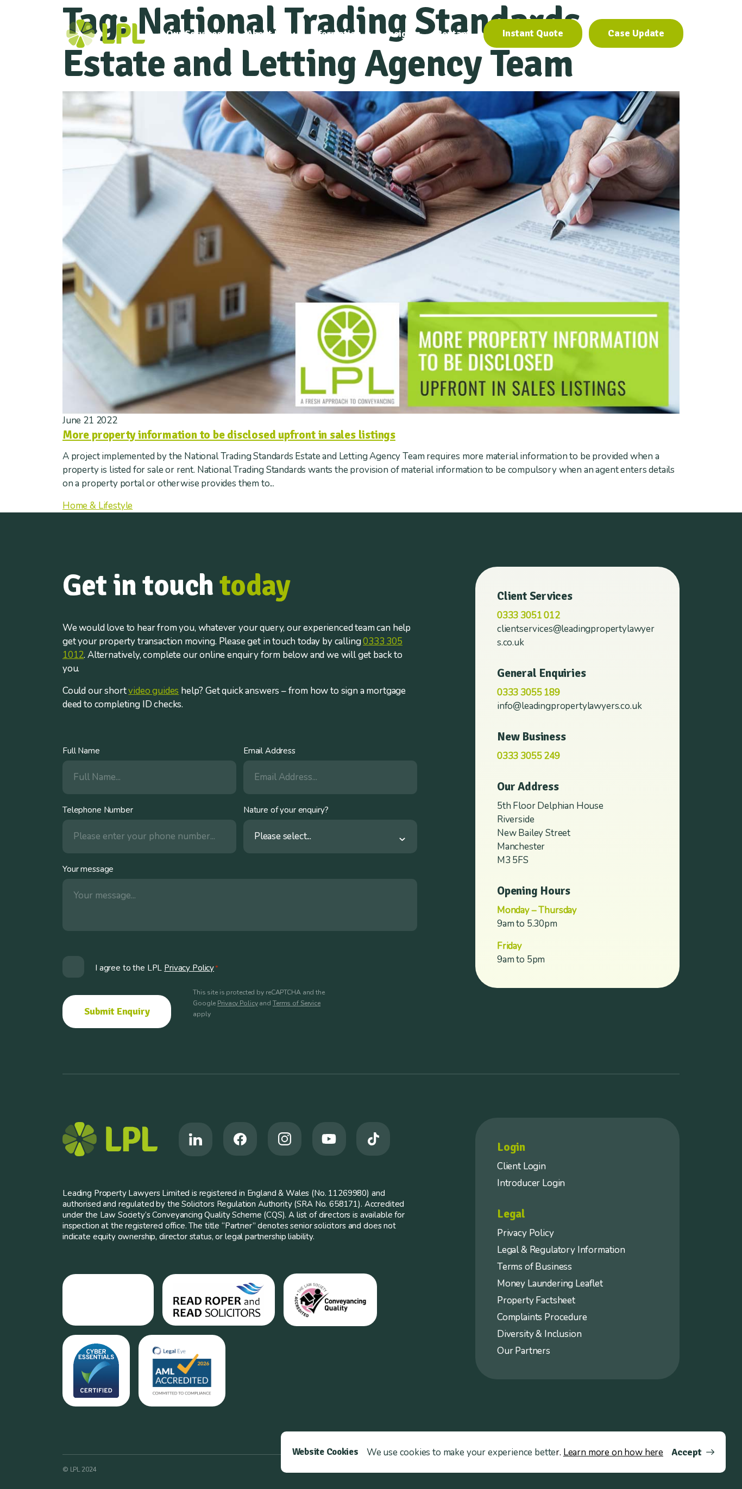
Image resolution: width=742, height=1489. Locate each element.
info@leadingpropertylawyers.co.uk (569, 706)
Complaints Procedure (542, 1317)
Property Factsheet (536, 1300)
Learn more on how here (613, 1452)
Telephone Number (97, 809)
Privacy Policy (237, 1003)
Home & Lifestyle (97, 505)
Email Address (269, 750)
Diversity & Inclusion (539, 1334)
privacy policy (189, 967)
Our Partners (523, 1351)
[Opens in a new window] (195, 1139)
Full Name (81, 750)
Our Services (194, 34)
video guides (153, 691)
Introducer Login (531, 1183)
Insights (403, 34)
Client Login (521, 1166)
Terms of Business (534, 1266)
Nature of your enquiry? (286, 809)
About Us (266, 34)
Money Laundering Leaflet (550, 1283)
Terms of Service (296, 1003)
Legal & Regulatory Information (561, 1250)
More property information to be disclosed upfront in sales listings (228, 435)
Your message (88, 869)
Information (336, 34)
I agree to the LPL (156, 967)
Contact (453, 34)
